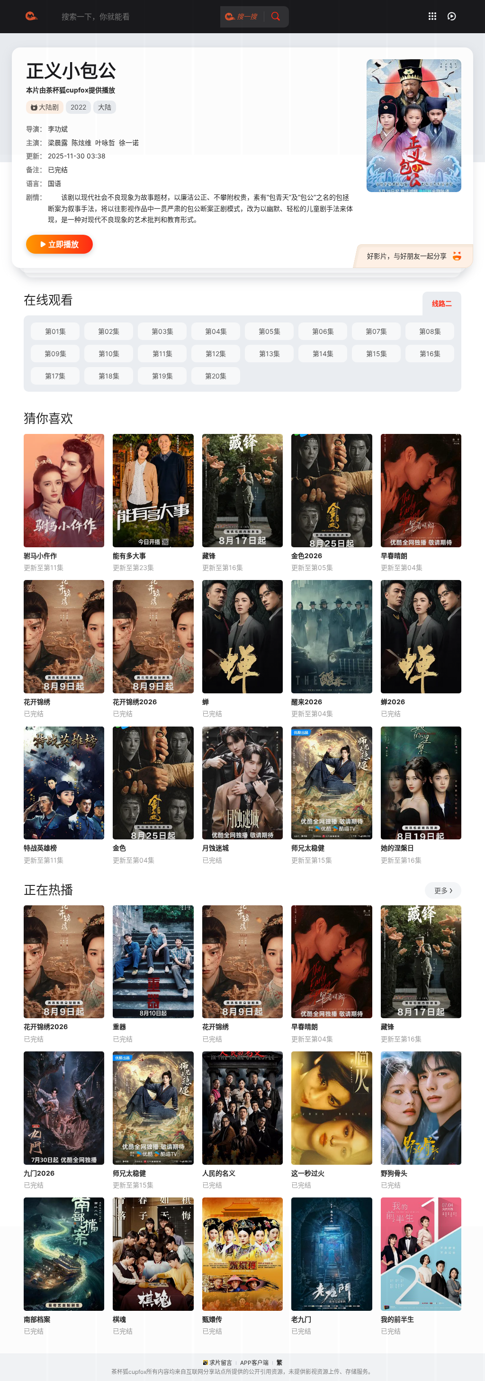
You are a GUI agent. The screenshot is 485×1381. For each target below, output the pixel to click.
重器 (119, 1026)
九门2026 (39, 1173)
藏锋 (209, 556)
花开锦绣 (37, 702)
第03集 (162, 331)
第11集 (162, 354)
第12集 (216, 354)
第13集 (269, 354)
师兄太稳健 (307, 848)
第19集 (162, 376)
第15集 (376, 354)
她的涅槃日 (397, 848)
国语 (54, 183)
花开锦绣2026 (135, 702)
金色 (119, 848)
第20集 (215, 376)
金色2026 (306, 556)
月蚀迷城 (215, 848)
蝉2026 (393, 702)
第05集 (269, 331)
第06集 (323, 331)
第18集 (109, 376)
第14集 (323, 354)
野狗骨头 (394, 1173)
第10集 (109, 354)
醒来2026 (306, 702)
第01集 (55, 331)
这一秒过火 (307, 1173)
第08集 (430, 331)
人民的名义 (218, 1173)
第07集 (376, 331)
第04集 (216, 331)
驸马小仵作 (40, 556)
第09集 (55, 354)
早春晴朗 (394, 556)
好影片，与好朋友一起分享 (407, 256)
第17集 (55, 376)
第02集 (108, 331)
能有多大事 (129, 556)
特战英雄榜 (40, 848)
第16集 (430, 354)
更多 (441, 890)
